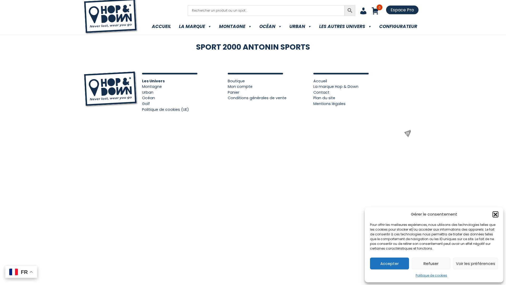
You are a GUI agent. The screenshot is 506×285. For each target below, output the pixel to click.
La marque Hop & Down (335, 86)
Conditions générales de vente (257, 98)
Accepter (389, 263)
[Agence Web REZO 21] (407, 133)
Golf (146, 103)
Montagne (232, 26)
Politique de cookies (431, 275)
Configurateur (398, 26)
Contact (321, 92)
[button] (495, 214)
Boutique (236, 81)
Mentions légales (329, 103)
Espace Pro (402, 10)
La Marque (192, 26)
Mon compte (240, 86)
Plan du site (324, 98)
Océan (267, 26)
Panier (233, 92)
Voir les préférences (475, 263)
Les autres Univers (342, 26)
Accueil (161, 26)
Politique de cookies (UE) (165, 109)
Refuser (431, 263)
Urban (297, 26)
